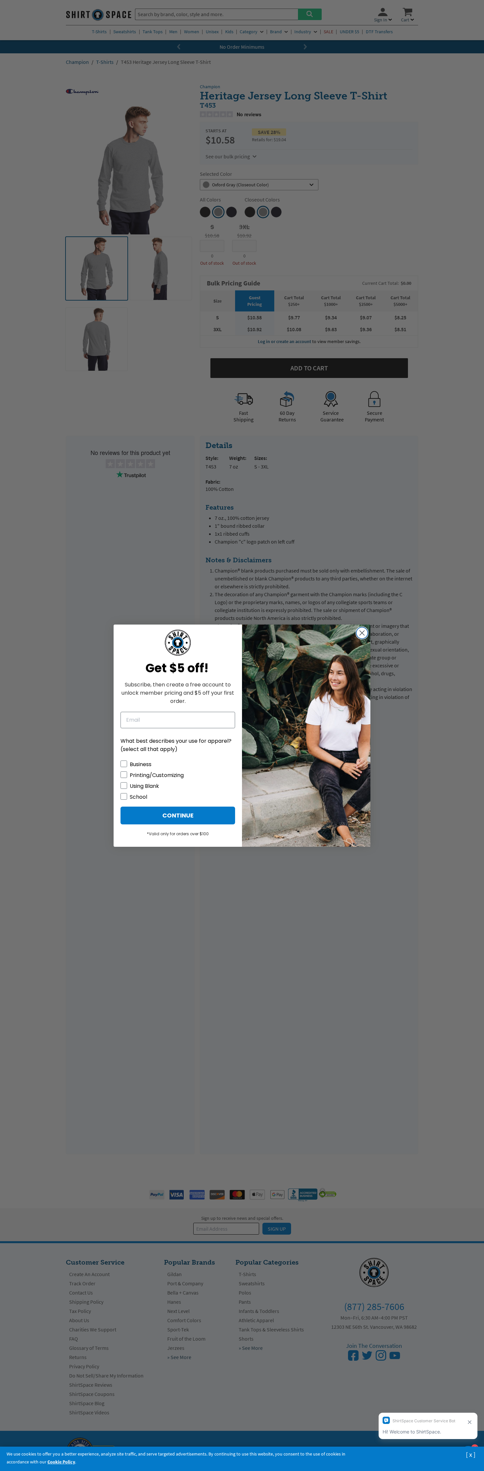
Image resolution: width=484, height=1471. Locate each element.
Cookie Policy (61, 1462)
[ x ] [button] (470, 1454)
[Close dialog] (362, 633)
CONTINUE (178, 815)
